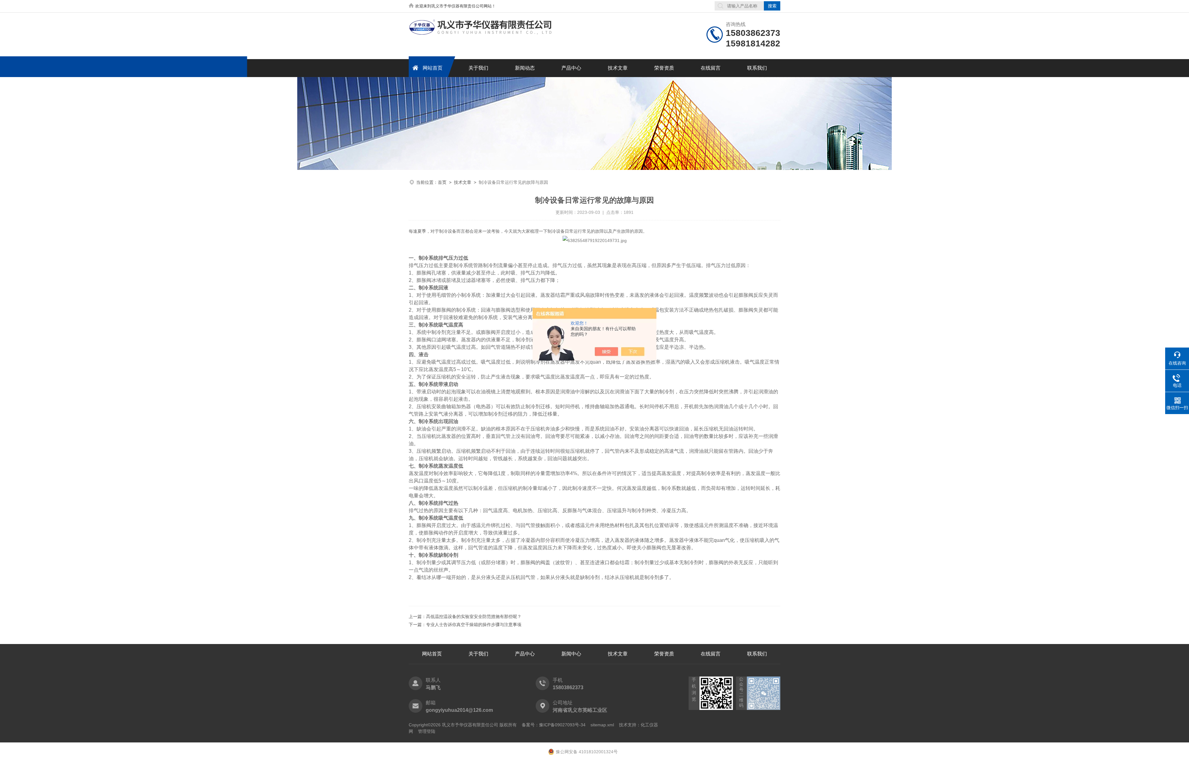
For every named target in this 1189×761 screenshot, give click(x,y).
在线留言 (711, 68)
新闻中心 (571, 653)
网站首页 (432, 68)
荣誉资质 (664, 68)
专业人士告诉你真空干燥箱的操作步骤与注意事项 (473, 624)
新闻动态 (525, 68)
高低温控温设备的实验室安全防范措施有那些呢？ (473, 616)
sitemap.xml (602, 724)
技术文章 (618, 68)
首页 (442, 182)
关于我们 (478, 68)
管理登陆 (426, 731)
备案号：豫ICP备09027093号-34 (554, 724)
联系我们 (757, 68)
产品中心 (571, 68)
